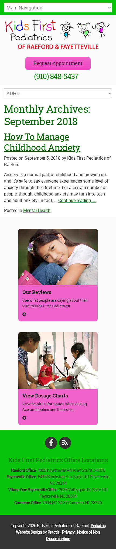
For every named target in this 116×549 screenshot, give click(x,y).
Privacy (68, 532)
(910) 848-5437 (56, 76)
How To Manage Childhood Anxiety (42, 142)
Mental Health (36, 210)
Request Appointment (58, 63)
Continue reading (77, 200)
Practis (53, 532)
